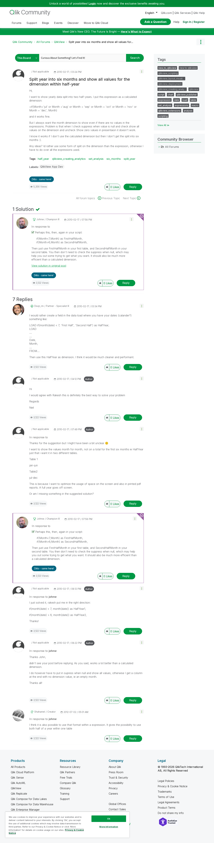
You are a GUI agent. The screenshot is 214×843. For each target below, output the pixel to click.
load (184, 100)
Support (65, 799)
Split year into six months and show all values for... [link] (101, 42)
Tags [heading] (161, 59)
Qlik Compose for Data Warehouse (32, 804)
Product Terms (166, 807)
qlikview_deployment (170, 83)
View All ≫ (163, 125)
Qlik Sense (17, 777)
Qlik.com (166, 13)
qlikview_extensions (169, 110)
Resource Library (70, 767)
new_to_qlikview (167, 67)
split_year (129, 158)
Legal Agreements (168, 802)
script (161, 94)
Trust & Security (118, 777)
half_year (43, 158)
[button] (142, 71)
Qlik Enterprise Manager (25, 809)
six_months (113, 158)
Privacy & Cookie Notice (172, 786)
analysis (188, 110)
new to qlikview (188, 67)
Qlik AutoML (18, 783)
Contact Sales (117, 809)
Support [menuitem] (31, 23)
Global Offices (117, 804)
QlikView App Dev (51, 166)
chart (170, 94)
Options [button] (200, 42)
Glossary (65, 788)
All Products (18, 767)
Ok (108, 818)
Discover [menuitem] (73, 23)
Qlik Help (199, 13)
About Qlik (115, 767)
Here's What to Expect (136, 31)
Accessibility (116, 783)
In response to (40, 226)
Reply (132, 187)
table (193, 100)
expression (164, 100)
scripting (163, 116)
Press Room (116, 772)
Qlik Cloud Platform (22, 772)
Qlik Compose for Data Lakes (29, 799)
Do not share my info (171, 813)
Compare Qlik (68, 783)
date (176, 100)
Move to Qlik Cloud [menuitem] (96, 23)
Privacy (113, 788)
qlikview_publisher (187, 94)
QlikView (59, 42)
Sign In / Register (194, 22)
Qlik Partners (67, 772)
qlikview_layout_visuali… (171, 78)
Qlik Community (22, 42)
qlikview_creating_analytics (69, 158)
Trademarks (165, 791)
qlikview (193, 89)
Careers (113, 793)
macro (195, 105)
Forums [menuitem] (16, 23)
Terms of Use (166, 797)
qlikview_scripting (168, 73)
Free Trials (66, 777)
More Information (108, 826)
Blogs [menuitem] (45, 23)
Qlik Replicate (19, 793)
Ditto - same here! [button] (41, 179)
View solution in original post (48, 265)
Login (92, 3)
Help (176, 22)
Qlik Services (182, 13)
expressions (181, 105)
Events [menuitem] (58, 23)
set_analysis (96, 158)
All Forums (43, 42)
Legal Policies (166, 781)
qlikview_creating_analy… (172, 89)
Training (64, 793)
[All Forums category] (159, 147)
